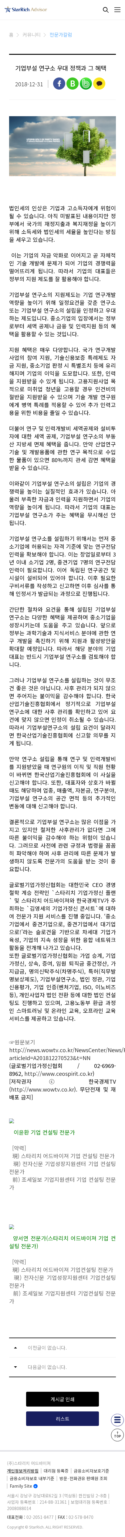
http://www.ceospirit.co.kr (58, 1073)
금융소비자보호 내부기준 (32, 1478)
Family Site (21, 1486)
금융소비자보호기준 (91, 1471)
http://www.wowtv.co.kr (42, 1089)
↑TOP (117, 1434)
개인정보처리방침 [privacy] (23, 1471)
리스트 (62, 1418)
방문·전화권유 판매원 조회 (83, 1478)
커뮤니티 (31, 34)
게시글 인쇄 (63, 1399)
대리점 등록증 (56, 1471)
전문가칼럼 (60, 34)
